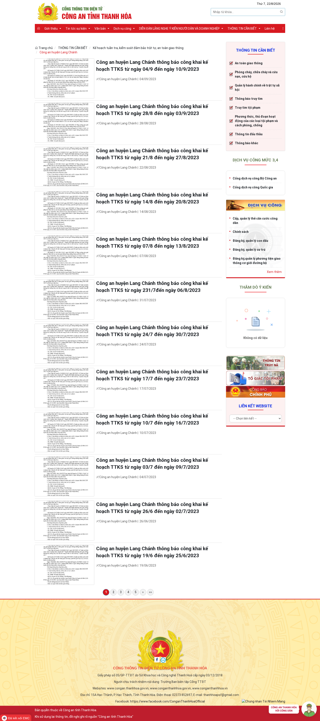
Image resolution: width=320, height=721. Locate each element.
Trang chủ (45, 48)
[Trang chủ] (38, 28)
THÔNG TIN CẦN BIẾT (73, 48)
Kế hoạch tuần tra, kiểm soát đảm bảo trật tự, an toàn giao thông (138, 48)
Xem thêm (274, 272)
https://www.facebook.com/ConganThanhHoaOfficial (167, 701)
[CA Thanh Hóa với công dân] (293, 710)
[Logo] (86, 11)
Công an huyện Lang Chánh (58, 52)
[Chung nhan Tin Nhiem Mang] (263, 701)
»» (150, 592)
